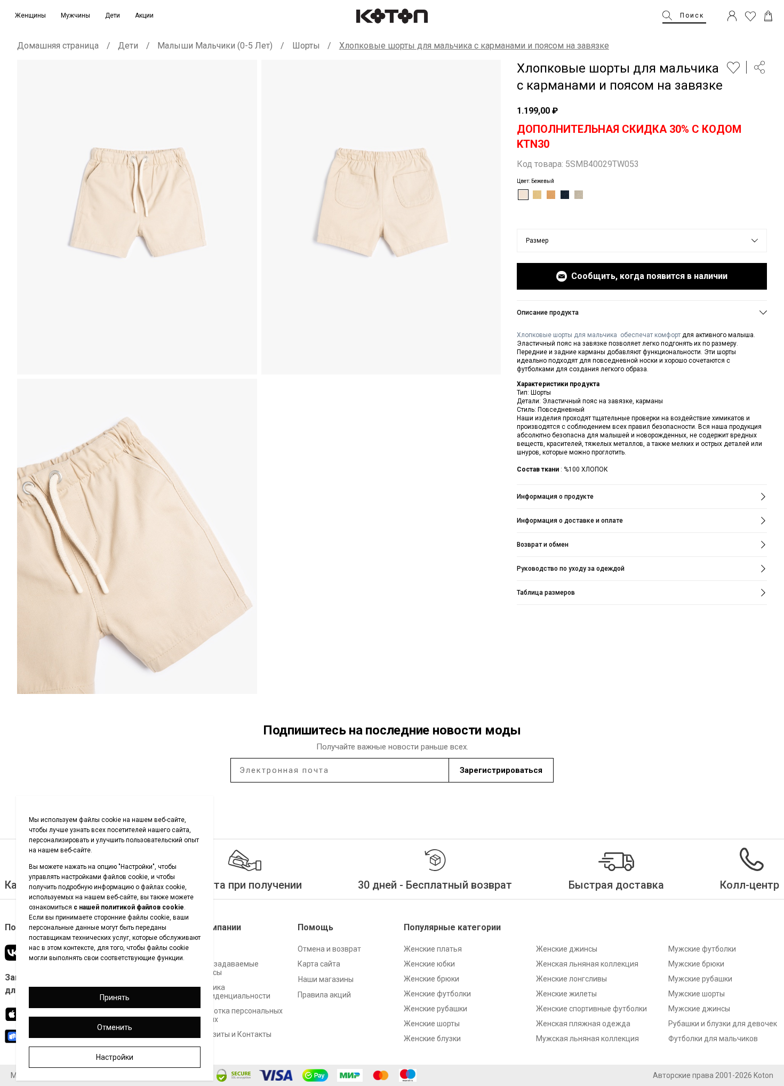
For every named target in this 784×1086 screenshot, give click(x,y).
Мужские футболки (702, 949)
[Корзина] (768, 16)
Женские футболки (437, 993)
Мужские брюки (696, 964)
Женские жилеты (566, 993)
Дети (128, 46)
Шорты (306, 46)
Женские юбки (429, 964)
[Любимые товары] (750, 16)
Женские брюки (431, 979)
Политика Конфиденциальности (230, 991)
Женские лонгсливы (571, 979)
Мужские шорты (696, 993)
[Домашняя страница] (392, 16)
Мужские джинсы (699, 1008)
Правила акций (324, 995)
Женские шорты (432, 1023)
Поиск (692, 15)
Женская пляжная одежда (583, 1023)
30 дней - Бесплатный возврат (435, 885)
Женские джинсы (566, 949)
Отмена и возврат (329, 949)
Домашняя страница (58, 46)
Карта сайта (319, 964)
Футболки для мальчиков (713, 1038)
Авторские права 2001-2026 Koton (713, 1075)
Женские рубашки (435, 1008)
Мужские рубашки (700, 979)
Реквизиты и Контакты (231, 1034)
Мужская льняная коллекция (587, 1038)
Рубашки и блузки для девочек (722, 1023)
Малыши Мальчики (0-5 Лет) (215, 46)
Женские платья (433, 949)
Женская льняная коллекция (587, 964)
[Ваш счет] (732, 16)
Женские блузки (432, 1038)
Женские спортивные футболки (591, 1008)
